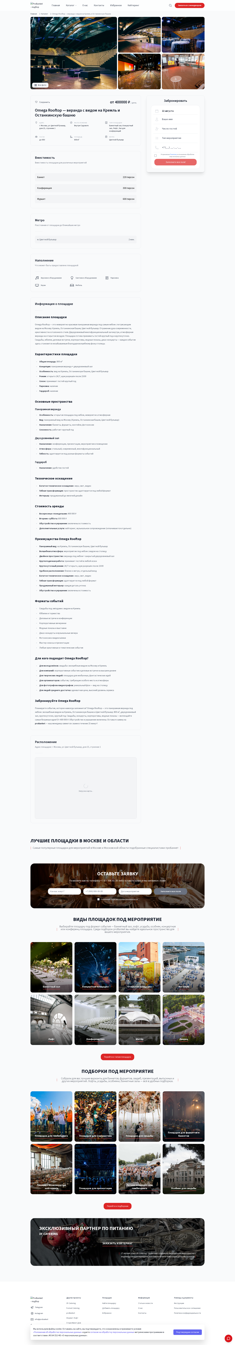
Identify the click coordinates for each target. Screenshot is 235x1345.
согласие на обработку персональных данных (112, 1332)
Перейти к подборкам (117, 1206)
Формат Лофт (72, 1318)
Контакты (99, 5)
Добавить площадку (111, 1308)
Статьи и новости (145, 1303)
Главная (56, 5)
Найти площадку (109, 1303)
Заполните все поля (170, 891)
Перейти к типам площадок (117, 1056)
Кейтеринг (133, 5)
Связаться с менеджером (189, 5)
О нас (85, 5)
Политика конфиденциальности (187, 1313)
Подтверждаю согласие (187, 1332)
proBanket (70, 1313)
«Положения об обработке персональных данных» (57, 1332)
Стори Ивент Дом (73, 1323)
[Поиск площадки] (170, 5)
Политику (173, 154)
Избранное (116, 5)
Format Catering (73, 1308)
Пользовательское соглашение (187, 1308)
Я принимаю (119, 899)
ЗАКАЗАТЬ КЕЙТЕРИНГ (117, 1243)
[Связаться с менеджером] (228, 1338)
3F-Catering (71, 1303)
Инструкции (179, 1303)
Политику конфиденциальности (124, 899)
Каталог (70, 5)
